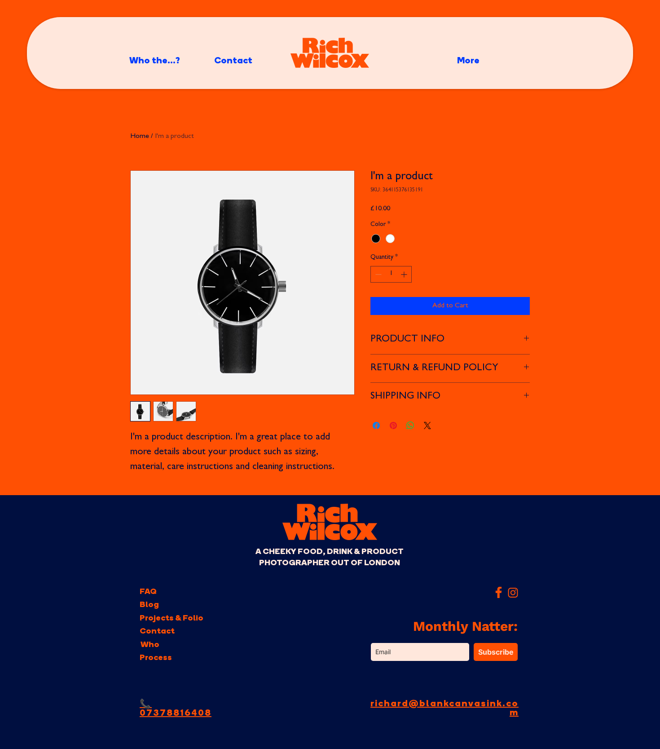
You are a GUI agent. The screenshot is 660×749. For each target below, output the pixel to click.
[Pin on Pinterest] (393, 425)
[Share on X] (427, 425)
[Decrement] (377, 274)
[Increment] (404, 274)
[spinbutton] (391, 274)
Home (139, 136)
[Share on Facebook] (376, 425)
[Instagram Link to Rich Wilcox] (513, 592)
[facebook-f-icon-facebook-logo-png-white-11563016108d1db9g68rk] (498, 592)
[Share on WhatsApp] (410, 425)
